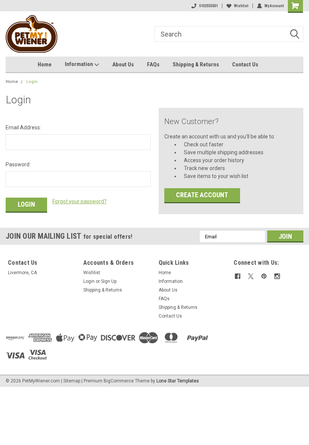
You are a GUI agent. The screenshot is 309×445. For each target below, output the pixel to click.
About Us (123, 64)
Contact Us (245, 64)
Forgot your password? (79, 201)
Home (45, 64)
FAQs (153, 64)
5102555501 (208, 6)
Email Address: (23, 127)
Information (79, 64)
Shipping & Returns (196, 64)
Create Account (202, 195)
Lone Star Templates (177, 381)
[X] (251, 276)
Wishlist (241, 6)
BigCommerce (119, 381)
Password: (18, 164)
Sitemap (71, 381)
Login (32, 81)
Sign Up (108, 281)
